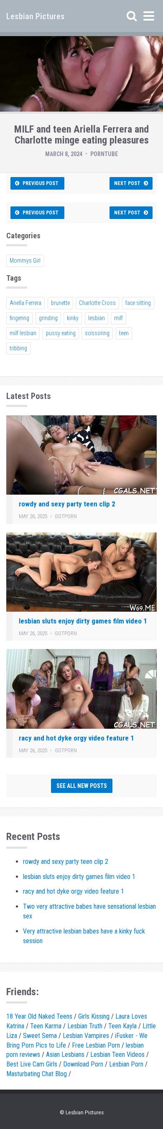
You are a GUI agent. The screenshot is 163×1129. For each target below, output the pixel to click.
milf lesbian (23, 333)
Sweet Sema (40, 1036)
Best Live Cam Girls (31, 1064)
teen (124, 333)
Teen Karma (45, 1026)
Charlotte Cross (97, 303)
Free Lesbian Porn (96, 1045)
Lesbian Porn (126, 1064)
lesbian (96, 318)
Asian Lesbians (65, 1055)
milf (118, 318)
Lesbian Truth (84, 1026)
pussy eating (61, 333)
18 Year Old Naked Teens (39, 1016)
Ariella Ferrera (25, 303)
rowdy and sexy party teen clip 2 (67, 504)
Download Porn (83, 1064)
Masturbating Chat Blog (36, 1074)
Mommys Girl (25, 260)
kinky (73, 318)
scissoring (97, 333)
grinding (48, 318)
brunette (60, 303)
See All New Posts (81, 785)
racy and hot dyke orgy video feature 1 (76, 738)
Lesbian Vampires (86, 1036)
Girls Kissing (94, 1016)
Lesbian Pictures (35, 16)
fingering (19, 318)
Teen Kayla (122, 1026)
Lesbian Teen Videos (117, 1055)
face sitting (138, 303)
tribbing (18, 348)
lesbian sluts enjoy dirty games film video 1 (83, 621)
